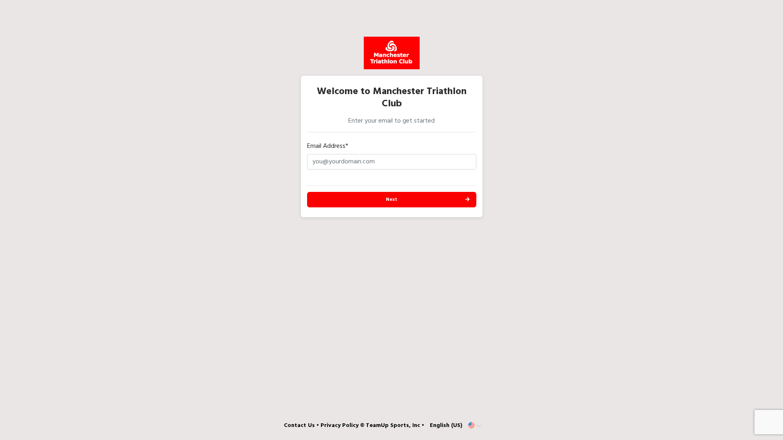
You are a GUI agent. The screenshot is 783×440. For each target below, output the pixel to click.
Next (391, 200)
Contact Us (299, 425)
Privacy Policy (339, 425)
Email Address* (327, 146)
